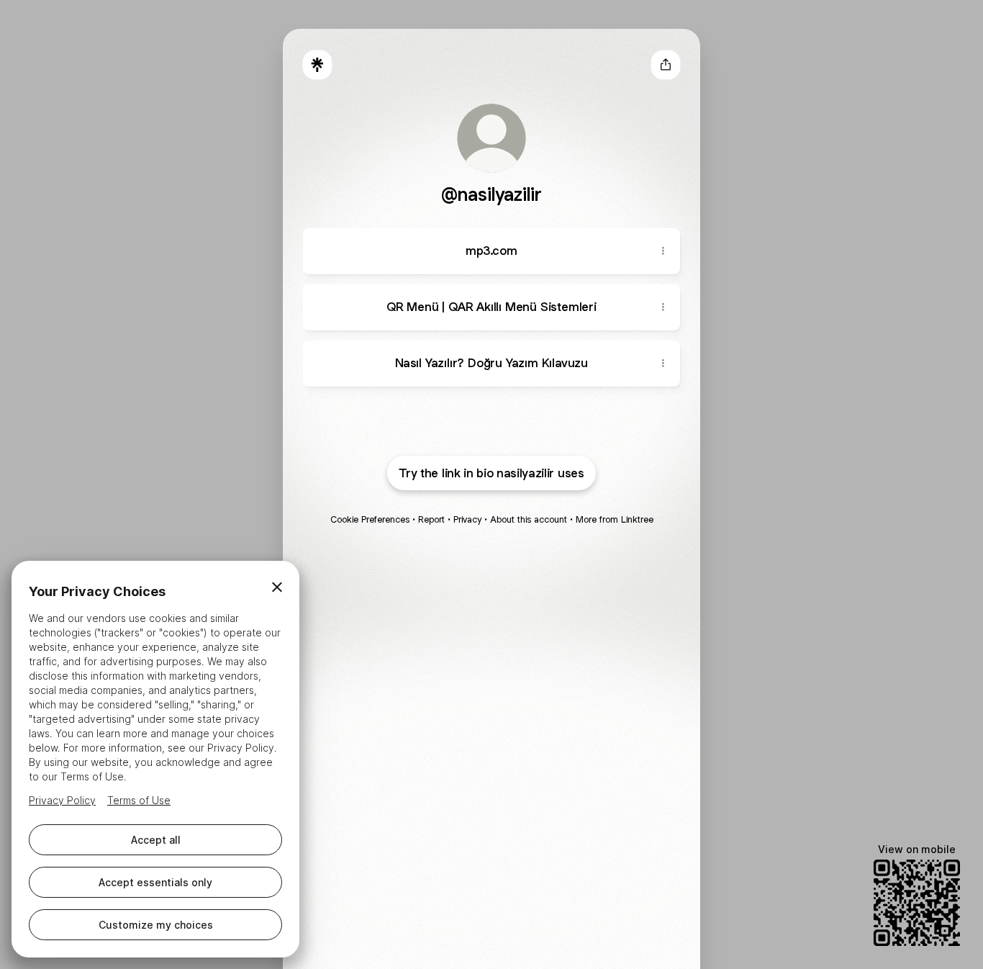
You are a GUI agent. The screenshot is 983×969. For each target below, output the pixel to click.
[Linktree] (317, 64)
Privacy (467, 519)
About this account (528, 519)
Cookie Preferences (369, 519)
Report (431, 519)
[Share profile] (665, 64)
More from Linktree (614, 519)
